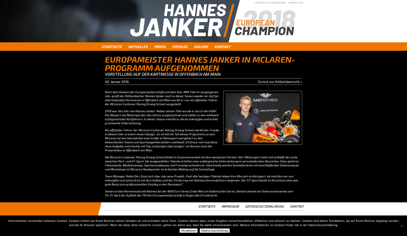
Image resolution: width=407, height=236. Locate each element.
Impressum (296, 2)
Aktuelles (138, 46)
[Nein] (402, 226)
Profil (160, 46)
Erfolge (180, 46)
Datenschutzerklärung (270, 2)
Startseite (112, 46)
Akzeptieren (188, 230)
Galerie (201, 46)
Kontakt (223, 46)
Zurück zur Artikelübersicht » (280, 82)
